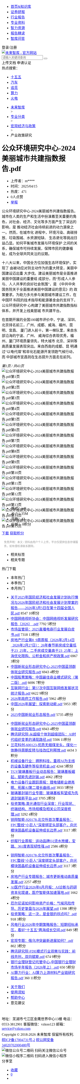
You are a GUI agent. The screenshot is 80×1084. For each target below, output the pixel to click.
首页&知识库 (21, 6)
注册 (13, 47)
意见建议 (18, 1003)
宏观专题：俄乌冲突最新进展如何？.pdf (42, 941)
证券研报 (18, 12)
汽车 (14, 82)
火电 (14, 98)
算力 (14, 93)
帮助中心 (18, 997)
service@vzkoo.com (16, 1028)
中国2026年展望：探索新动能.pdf (36, 704)
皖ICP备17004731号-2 (18, 1040)
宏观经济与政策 (23, 126)
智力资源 (18, 28)
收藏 (14, 1070)
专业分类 (18, 117)
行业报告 (18, 17)
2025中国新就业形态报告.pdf (33, 715)
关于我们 (18, 987)
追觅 (14, 88)
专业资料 (18, 22)
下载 (5, 533)
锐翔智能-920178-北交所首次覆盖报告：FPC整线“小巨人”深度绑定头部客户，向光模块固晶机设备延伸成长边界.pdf (44, 825)
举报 (14, 202)
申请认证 (24, 63)
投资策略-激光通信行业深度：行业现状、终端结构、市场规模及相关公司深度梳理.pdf (43, 809)
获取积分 (17, 533)
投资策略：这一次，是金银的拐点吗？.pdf (44, 914)
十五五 (16, 77)
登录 (5, 47)
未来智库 (18, 107)
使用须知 (18, 992)
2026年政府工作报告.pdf (29, 699)
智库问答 (18, 38)
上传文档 (9, 63)
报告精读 (18, 33)
